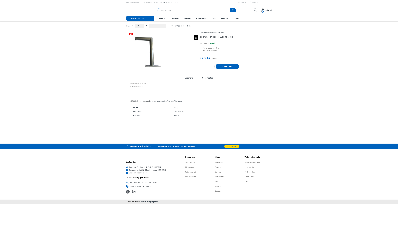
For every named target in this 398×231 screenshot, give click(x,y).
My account (255, 2)
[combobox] (194, 10)
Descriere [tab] (189, 78)
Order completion (191, 172)
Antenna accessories (157, 26)
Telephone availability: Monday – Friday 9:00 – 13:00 (161, 2)
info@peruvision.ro (134, 2)
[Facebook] (128, 192)
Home (128, 26)
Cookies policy (250, 172)
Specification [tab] (207, 78)
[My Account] (255, 10)
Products (243, 2)
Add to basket (229, 66)
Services (187, 18)
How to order (201, 18)
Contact (236, 18)
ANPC (247, 181)
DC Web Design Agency (149, 202)
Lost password (190, 177)
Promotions (174, 18)
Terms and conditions (252, 162)
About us (224, 18)
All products (221, 32)
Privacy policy (249, 167)
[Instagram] (134, 192)
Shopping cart (190, 162)
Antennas (140, 26)
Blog (213, 18)
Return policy (249, 177)
